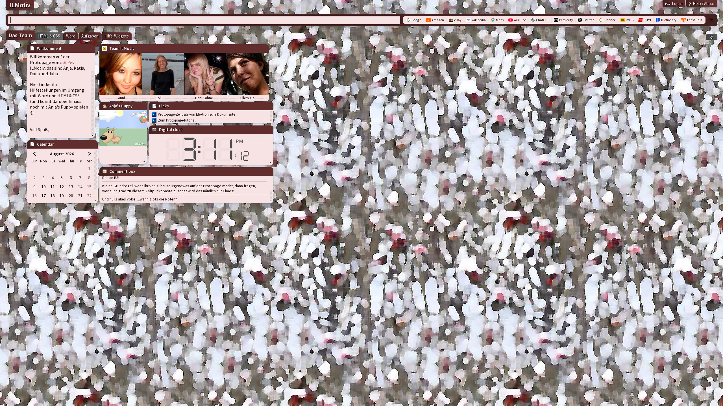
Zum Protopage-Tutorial (176, 120)
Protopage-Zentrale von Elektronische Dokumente (196, 114)
